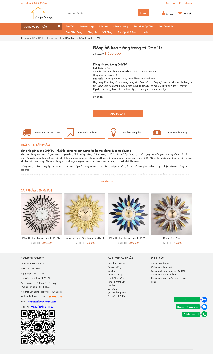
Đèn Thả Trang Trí (116, 263)
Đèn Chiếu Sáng (74, 32)
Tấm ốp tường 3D (116, 281)
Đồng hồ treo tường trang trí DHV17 (41, 237)
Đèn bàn (103, 26)
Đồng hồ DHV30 (171, 237)
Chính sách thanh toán (162, 267)
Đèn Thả (70, 26)
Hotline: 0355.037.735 (35, 2)
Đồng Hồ (92, 32)
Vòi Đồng (107, 32)
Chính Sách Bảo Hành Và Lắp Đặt (168, 270)
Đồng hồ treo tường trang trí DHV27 (128, 237)
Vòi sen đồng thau (117, 292)
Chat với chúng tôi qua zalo (187, 299)
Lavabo (145, 32)
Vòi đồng (112, 288)
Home (26, 37)
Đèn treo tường (121, 26)
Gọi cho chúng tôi (191, 314)
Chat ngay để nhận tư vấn (188, 307)
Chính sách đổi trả (160, 263)
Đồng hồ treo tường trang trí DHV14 (85, 237)
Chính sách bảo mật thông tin (165, 274)
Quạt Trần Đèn (166, 26)
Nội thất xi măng (116, 277)
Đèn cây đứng (87, 26)
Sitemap (188, 2)
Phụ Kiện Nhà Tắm (127, 32)
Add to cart (118, 113)
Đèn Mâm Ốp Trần (143, 26)
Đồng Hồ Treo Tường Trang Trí (47, 37)
